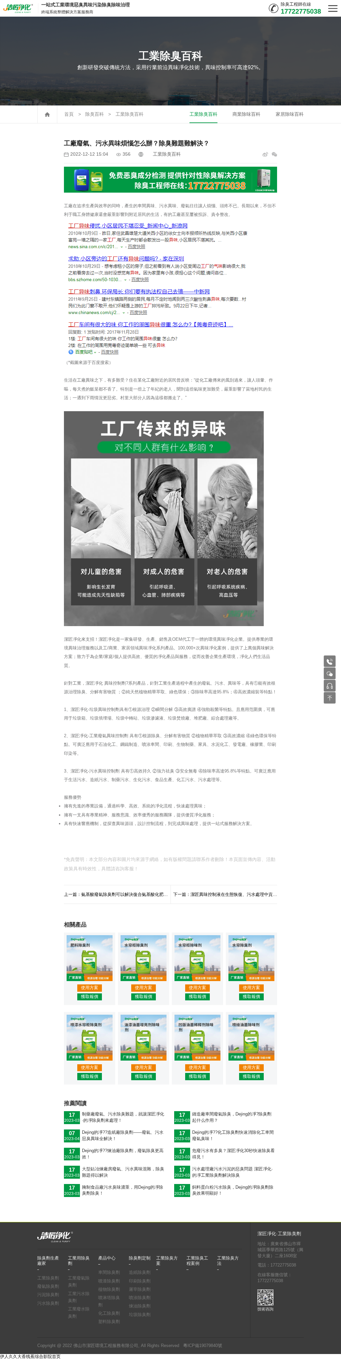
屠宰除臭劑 (140, 1289)
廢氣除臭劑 (48, 1286)
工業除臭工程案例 (197, 1261)
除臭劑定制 (140, 1258)
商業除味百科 (246, 114)
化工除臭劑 (109, 1313)
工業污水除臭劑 (79, 1297)
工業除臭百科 (130, 114)
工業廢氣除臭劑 (79, 1282)
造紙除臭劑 (140, 1272)
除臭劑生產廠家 (48, 1261)
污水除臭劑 (48, 1303)
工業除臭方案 (167, 1261)
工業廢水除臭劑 (79, 1313)
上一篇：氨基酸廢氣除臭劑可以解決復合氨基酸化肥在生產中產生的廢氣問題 (117, 894)
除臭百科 (94, 114)
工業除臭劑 (48, 1278)
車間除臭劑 (109, 1272)
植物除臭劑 (109, 1289)
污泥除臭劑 (48, 1294)
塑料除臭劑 (109, 1321)
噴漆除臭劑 (109, 1281)
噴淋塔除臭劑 (109, 1301)
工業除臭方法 (228, 1261)
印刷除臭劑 (140, 1281)
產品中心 (107, 1258)
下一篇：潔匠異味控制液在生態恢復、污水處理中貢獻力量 (225, 894)
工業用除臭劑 (79, 1261)
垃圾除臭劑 (140, 1314)
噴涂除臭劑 (140, 1297)
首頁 (69, 114)
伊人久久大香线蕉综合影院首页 (30, 1356)
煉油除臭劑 (140, 1306)
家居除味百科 (290, 114)
